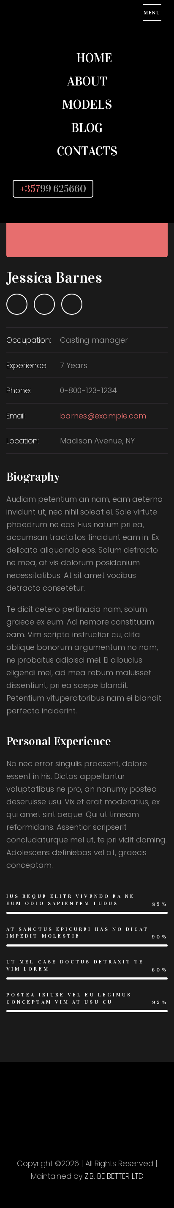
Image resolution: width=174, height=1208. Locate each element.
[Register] (146, 188)
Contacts (87, 151)
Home (94, 58)
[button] (134, 188)
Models (87, 104)
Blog (87, 127)
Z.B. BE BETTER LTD (114, 1176)
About (87, 81)
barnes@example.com (103, 415)
